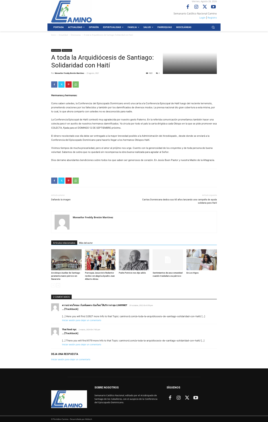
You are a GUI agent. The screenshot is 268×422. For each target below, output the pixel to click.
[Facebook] (187, 7)
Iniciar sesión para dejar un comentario (81, 320)
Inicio (53, 35)
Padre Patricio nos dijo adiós (132, 273)
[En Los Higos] (201, 259)
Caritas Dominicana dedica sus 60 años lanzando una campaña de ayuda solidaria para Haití (179, 201)
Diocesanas (76, 35)
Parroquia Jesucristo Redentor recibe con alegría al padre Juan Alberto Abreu (100, 276)
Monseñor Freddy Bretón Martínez (69, 73)
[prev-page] (53, 285)
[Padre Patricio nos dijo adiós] (134, 259)
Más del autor (86, 243)
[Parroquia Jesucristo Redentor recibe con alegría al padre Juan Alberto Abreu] (100, 259)
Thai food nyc (69, 329)
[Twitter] (204, 7)
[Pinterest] (68, 84)
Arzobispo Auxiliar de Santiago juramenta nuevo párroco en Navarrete (65, 276)
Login (202, 17)
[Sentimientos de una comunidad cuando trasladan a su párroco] (168, 259)
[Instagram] (196, 7)
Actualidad (63, 35)
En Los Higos (192, 273)
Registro (212, 17)
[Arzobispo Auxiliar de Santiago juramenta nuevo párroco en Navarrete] (66, 259)
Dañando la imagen (61, 199)
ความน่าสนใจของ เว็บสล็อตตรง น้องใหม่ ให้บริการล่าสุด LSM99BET (94, 305)
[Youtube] (213, 7)
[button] (213, 27)
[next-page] (58, 285)
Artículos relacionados (64, 243)
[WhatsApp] (76, 84)
